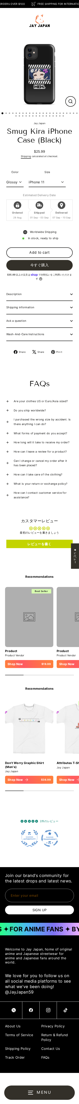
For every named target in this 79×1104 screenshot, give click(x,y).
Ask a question (16, 320)
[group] (29, 741)
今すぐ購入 (39, 265)
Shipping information (20, 307)
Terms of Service (19, 1035)
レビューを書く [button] (39, 544)
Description (14, 294)
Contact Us (50, 1048)
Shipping (26, 156)
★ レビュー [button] (75, 556)
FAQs (45, 1057)
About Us (13, 1026)
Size (47, 172)
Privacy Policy (53, 1026)
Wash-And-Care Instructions (25, 334)
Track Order (15, 1057)
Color (15, 172)
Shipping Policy (18, 1048)
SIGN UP (39, 910)
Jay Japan (39, 123)
